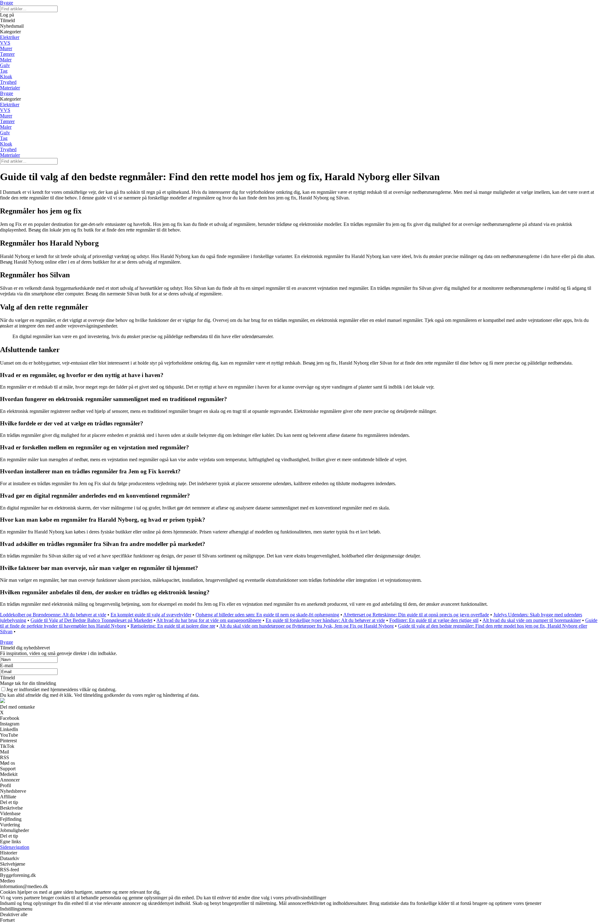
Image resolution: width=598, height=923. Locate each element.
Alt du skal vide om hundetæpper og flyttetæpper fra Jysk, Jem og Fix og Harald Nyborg (306, 626)
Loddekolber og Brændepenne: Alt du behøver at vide (53, 614)
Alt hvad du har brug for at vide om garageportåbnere (208, 620)
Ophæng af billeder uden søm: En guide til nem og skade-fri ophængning (267, 614)
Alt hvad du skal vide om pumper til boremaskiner (531, 620)
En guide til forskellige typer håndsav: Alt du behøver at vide (325, 620)
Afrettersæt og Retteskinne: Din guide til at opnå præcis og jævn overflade (416, 614)
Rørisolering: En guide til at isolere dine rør (173, 626)
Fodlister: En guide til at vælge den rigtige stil (433, 620)
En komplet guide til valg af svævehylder (151, 614)
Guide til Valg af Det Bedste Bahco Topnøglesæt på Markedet (91, 620)
